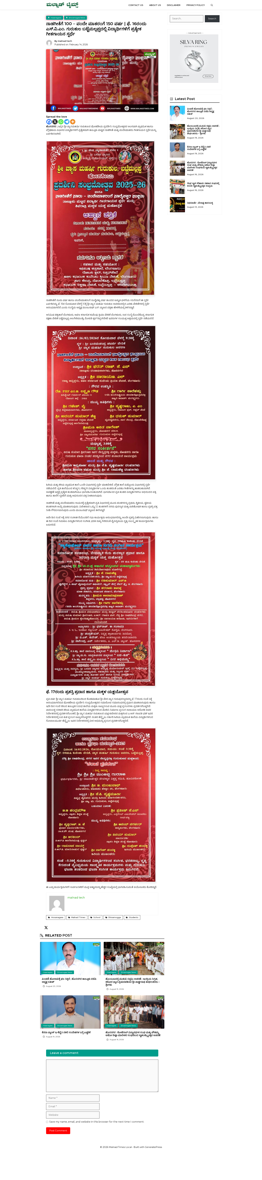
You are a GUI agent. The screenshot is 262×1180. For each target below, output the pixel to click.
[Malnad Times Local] (62, 5)
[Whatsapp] (61, 121)
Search (212, 18)
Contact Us (135, 5)
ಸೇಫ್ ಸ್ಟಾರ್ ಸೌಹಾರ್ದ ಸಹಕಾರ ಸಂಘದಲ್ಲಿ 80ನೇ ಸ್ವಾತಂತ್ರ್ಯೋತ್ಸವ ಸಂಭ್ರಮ (203, 184)
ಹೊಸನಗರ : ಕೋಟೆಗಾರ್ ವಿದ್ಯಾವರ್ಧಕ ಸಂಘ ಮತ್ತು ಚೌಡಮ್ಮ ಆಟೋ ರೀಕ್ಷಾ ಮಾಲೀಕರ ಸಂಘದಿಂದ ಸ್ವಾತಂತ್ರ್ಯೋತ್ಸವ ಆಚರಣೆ (133, 1034)
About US (155, 5)
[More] (72, 121)
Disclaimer (173, 5)
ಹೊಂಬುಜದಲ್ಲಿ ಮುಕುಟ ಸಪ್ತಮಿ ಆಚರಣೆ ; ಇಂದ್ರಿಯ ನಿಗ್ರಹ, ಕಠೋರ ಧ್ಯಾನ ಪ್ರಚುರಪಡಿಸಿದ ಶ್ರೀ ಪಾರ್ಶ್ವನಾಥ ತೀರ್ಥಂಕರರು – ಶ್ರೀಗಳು (133, 981)
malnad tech (65, 41)
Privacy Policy (195, 5)
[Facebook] (49, 121)
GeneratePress (153, 1147)
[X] (55, 121)
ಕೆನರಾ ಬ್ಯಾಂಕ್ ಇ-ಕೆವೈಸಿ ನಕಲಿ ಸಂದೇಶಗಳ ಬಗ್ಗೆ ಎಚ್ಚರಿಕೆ (66, 1032)
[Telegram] (66, 121)
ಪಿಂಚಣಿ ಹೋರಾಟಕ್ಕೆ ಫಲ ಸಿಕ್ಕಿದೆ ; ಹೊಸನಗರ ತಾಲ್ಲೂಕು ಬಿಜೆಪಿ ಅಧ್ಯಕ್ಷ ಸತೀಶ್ (200, 111)
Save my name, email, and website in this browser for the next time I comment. (96, 1121)
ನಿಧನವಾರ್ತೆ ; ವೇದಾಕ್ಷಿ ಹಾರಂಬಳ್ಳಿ (200, 202)
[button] (212, 5)
